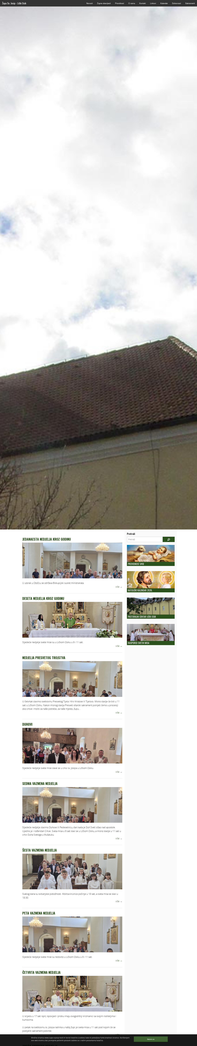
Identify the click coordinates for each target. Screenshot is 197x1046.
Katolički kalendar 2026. (140, 590)
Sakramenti (190, 3)
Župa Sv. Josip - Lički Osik (14, 3)
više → (119, 586)
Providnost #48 (136, 564)
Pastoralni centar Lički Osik (142, 616)
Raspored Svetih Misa (138, 643)
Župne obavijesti (104, 3)
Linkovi (153, 3)
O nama (131, 3)
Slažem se (150, 1039)
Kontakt (142, 3)
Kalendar (164, 3)
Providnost (119, 3)
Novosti (89, 3)
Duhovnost (176, 3)
